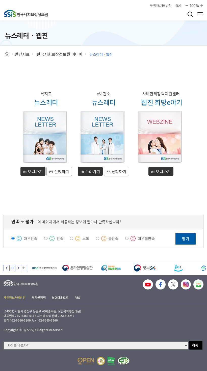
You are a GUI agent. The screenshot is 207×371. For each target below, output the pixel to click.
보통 (85, 238)
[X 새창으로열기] (173, 284)
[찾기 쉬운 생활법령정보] (111, 268)
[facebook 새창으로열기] (161, 284)
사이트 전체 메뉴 (200, 14)
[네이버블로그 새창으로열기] (198, 284)
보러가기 (35, 171)
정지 (12, 268)
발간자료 (22, 54)
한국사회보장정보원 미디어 (60, 54)
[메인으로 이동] (26, 13)
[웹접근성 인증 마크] (123, 361)
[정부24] (145, 268)
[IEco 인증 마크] (111, 361)
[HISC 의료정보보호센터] (44, 268)
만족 (60, 238)
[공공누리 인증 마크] (85, 361)
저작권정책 (38, 297)
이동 (195, 345)
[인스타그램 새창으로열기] (186, 284)
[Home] (9, 54)
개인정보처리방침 (160, 5)
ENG (178, 5)
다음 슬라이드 (18, 268)
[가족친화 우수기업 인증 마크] (101, 361)
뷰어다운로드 (60, 297)
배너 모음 (24, 268)
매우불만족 (146, 238)
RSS (77, 297)
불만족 (113, 238)
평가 (185, 238)
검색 (190, 14)
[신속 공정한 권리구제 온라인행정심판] (77, 268)
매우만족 (31, 238)
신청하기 (61, 171)
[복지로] (178, 268)
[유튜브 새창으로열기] (148, 284)
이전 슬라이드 (7, 268)
